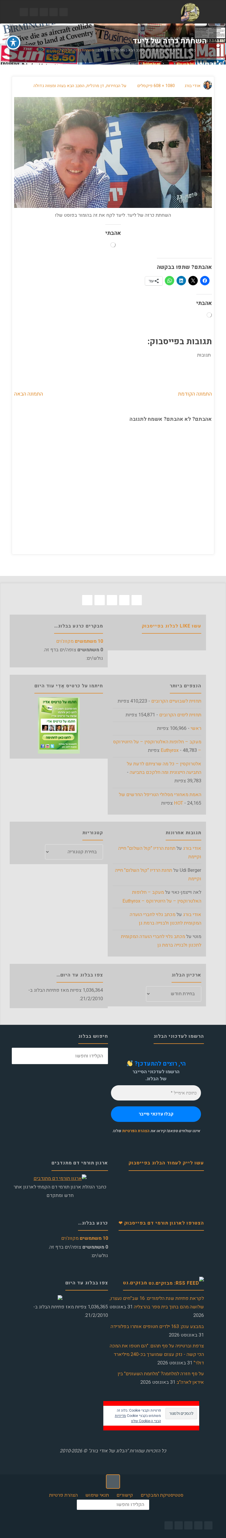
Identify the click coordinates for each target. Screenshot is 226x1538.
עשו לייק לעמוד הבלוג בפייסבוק (166, 1162)
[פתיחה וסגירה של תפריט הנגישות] (13, 42)
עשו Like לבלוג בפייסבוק (171, 626)
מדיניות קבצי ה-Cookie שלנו (138, 1418)
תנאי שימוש (97, 1495)
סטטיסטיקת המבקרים (162, 1495)
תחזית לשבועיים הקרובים (176, 701)
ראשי (196, 728)
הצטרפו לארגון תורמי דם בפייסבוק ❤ (161, 1223)
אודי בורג (192, 848)
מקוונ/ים (79, 641)
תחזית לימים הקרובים (180, 714)
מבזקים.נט (135, 1282)
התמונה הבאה (28, 394)
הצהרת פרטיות (63, 1495)
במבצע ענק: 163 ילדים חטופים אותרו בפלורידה (157, 1326)
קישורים (125, 1495)
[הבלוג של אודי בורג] (190, 12)
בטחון (191, 50)
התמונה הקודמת (195, 394)
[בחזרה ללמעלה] (113, 1481)
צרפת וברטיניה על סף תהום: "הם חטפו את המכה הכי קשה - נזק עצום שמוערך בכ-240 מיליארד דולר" (157, 1354)
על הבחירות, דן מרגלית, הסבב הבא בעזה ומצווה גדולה (140, 50)
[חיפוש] (20, 1056)
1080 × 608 (163, 86)
